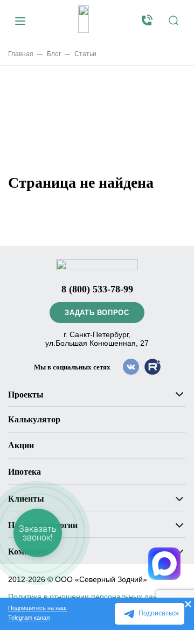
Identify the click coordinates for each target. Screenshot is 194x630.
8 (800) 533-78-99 (97, 289)
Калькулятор (34, 419)
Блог (54, 54)
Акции (21, 445)
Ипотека (24, 471)
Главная (20, 54)
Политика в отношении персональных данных (89, 596)
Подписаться (158, 613)
